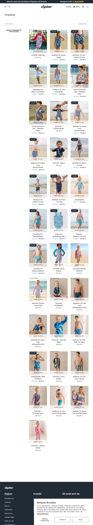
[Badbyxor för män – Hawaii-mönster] (79, 41)
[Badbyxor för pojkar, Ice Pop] (38, 186)
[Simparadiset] (79, 186)
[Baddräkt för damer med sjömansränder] (79, 112)
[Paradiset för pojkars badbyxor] (38, 255)
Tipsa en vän (9, 521)
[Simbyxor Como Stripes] (59, 363)
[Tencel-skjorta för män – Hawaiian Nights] (38, 112)
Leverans (8, 502)
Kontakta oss (9, 498)
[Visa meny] (5, 7)
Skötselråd (8, 510)
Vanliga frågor (9, 517)
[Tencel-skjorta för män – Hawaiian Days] (79, 76)
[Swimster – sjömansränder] (59, 112)
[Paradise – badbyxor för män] (79, 220)
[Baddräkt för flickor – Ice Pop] (59, 186)
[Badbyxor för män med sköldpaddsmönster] (79, 289)
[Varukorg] (87, 7)
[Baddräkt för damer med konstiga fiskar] (79, 397)
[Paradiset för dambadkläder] (38, 220)
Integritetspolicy (42, 514)
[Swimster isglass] (59, 149)
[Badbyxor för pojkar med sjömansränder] (38, 149)
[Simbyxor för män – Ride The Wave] (79, 326)
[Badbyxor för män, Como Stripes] (79, 363)
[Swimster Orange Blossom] (79, 255)
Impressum (9, 513)
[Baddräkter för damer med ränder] (38, 76)
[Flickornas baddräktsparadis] (59, 220)
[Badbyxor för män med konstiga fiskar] (59, 397)
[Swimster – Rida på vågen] (59, 326)
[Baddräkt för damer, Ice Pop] (79, 149)
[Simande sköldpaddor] (59, 289)
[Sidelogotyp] (9, 487)
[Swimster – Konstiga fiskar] (38, 397)
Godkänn (62, 519)
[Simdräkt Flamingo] (38, 41)
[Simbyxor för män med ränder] (59, 76)
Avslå (80, 519)
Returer (7, 506)
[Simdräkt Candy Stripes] (59, 255)
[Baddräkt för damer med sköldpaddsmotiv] (38, 326)
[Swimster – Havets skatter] (38, 432)
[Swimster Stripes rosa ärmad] (38, 289)
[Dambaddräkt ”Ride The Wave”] (38, 363)
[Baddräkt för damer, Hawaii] (59, 41)
